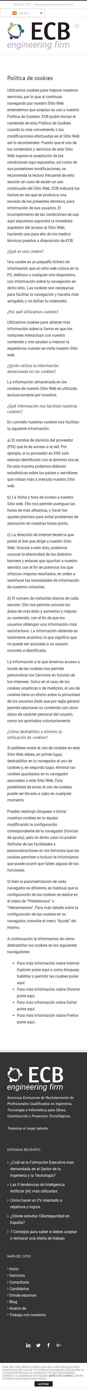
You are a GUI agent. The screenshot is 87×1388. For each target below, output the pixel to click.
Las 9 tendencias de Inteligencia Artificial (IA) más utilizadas (37, 1187)
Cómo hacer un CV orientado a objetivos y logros (36, 1203)
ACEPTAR (43, 1384)
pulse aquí (40, 969)
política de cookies (61, 1375)
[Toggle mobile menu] (77, 26)
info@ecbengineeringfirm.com (54, 4)
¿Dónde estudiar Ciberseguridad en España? (40, 1219)
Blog (13, 1302)
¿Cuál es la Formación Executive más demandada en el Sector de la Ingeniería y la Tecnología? (42, 1169)
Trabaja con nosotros (27, 1315)
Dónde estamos (22, 1295)
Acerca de (17, 1308)
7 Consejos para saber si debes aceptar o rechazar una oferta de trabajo (43, 1235)
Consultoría (19, 1282)
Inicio (14, 1269)
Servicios (17, 1275)
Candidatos (19, 1288)
